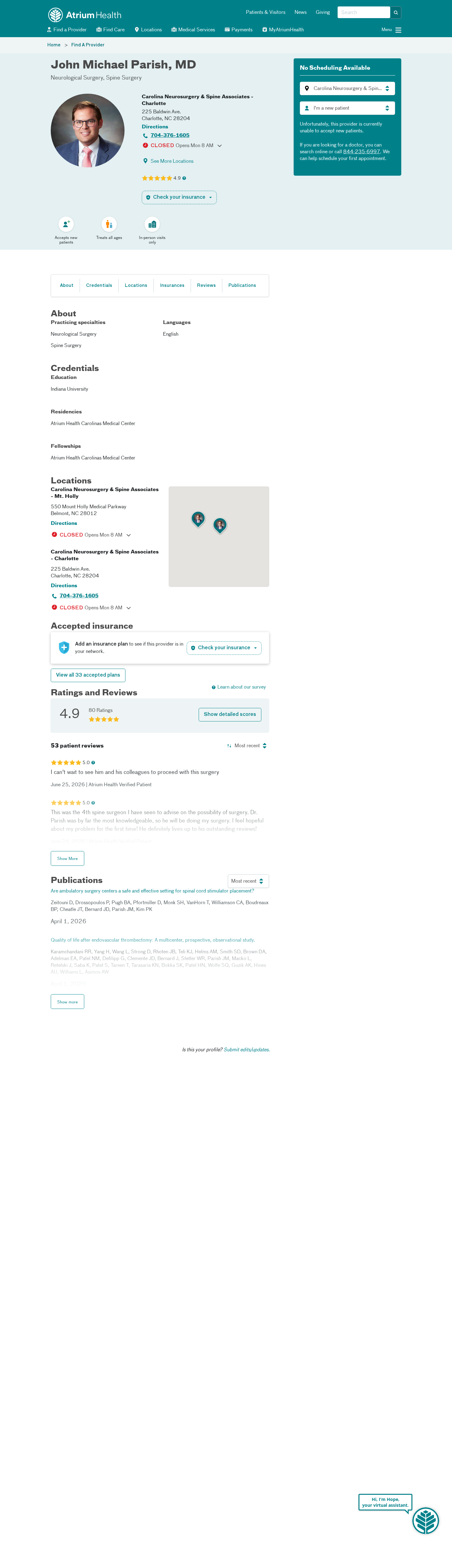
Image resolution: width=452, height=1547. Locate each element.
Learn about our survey (241, 687)
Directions (155, 127)
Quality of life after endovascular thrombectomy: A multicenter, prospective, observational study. (153, 940)
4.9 (177, 178)
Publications (242, 285)
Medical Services (196, 30)
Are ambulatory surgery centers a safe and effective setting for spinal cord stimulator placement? (152, 891)
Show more (67, 1002)
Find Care (113, 30)
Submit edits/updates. (247, 1050)
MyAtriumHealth (286, 30)
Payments (241, 30)
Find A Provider (88, 45)
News (301, 12)
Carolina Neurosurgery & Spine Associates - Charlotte (197, 100)
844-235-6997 (361, 152)
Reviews (206, 285)
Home (54, 45)
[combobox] (364, 12)
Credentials (99, 285)
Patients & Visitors (265, 12)
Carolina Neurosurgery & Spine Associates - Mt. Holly (105, 493)
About (66, 285)
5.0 (86, 763)
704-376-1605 (170, 135)
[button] (396, 12)
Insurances (172, 285)
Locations (151, 30)
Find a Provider (69, 30)
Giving (323, 12)
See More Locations (172, 161)
